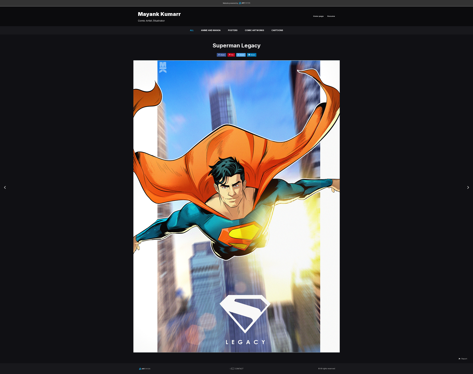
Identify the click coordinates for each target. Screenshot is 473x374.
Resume (331, 16)
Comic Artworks (254, 30)
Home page (318, 16)
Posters (232, 30)
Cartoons (277, 30)
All (192, 30)
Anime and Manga (211, 30)
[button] (462, 358)
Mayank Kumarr (159, 14)
